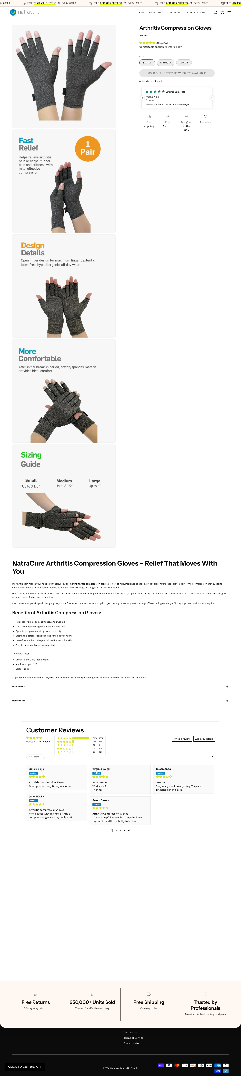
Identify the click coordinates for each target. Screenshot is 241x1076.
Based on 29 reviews (38, 741)
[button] (156, 12)
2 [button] (116, 830)
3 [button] (120, 830)
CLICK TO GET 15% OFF (25, 1066)
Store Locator (132, 1043)
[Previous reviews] (142, 98)
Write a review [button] (182, 738)
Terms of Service (133, 1037)
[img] (56, 777)
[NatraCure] (24, 12)
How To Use (18, 686)
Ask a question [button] (204, 738)
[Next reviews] (212, 98)
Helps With (18, 700)
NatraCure (114, 1068)
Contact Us (130, 1032)
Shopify (134, 1068)
